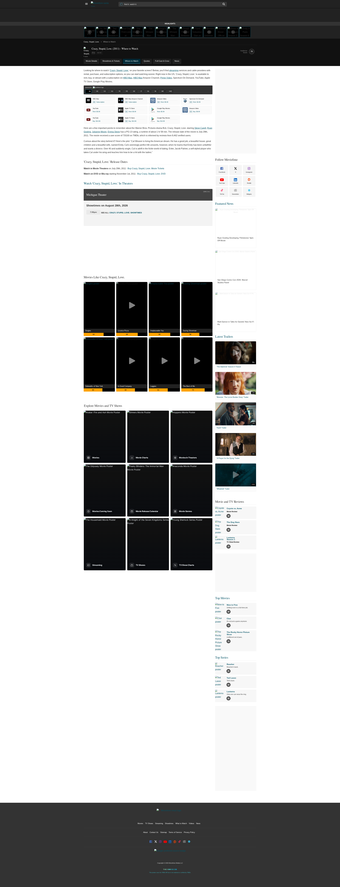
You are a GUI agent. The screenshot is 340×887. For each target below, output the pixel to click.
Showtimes (169, 823)
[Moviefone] (101, 4)
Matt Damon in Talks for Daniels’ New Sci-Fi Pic (235, 323)
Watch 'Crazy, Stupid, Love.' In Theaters (108, 183)
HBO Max (127, 78)
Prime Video (166, 78)
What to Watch (181, 823)
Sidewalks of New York (94, 386)
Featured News (224, 203)
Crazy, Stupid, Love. (91, 42)
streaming (173, 70)
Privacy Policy (189, 832)
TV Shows (149, 823)
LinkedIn (235, 183)
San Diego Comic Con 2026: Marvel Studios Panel (232, 281)
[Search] (224, 4)
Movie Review (232, 512)
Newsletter (235, 194)
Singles (88, 331)
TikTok (222, 194)
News (198, 823)
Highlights (170, 24)
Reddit (249, 183)
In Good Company (125, 386)
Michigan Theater (96, 195)
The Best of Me (189, 386)
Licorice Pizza (123, 331)
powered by (88, 87)
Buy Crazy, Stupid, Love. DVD (151, 174)
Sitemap (163, 832)
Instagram (249, 172)
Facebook (222, 172)
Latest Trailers (224, 336)
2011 (93, 53)
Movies (140, 823)
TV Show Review (233, 542)
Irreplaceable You (157, 331)
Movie (99, 53)
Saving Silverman (189, 331)
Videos (191, 823)
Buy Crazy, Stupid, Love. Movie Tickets (146, 168)
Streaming (159, 823)
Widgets (249, 194)
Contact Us (154, 832)
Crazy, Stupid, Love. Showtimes (125, 213)
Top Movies (222, 598)
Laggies (153, 386)
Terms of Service (175, 832)
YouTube (222, 183)
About (145, 832)
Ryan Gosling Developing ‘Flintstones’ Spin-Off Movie (235, 239)
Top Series (221, 657)
